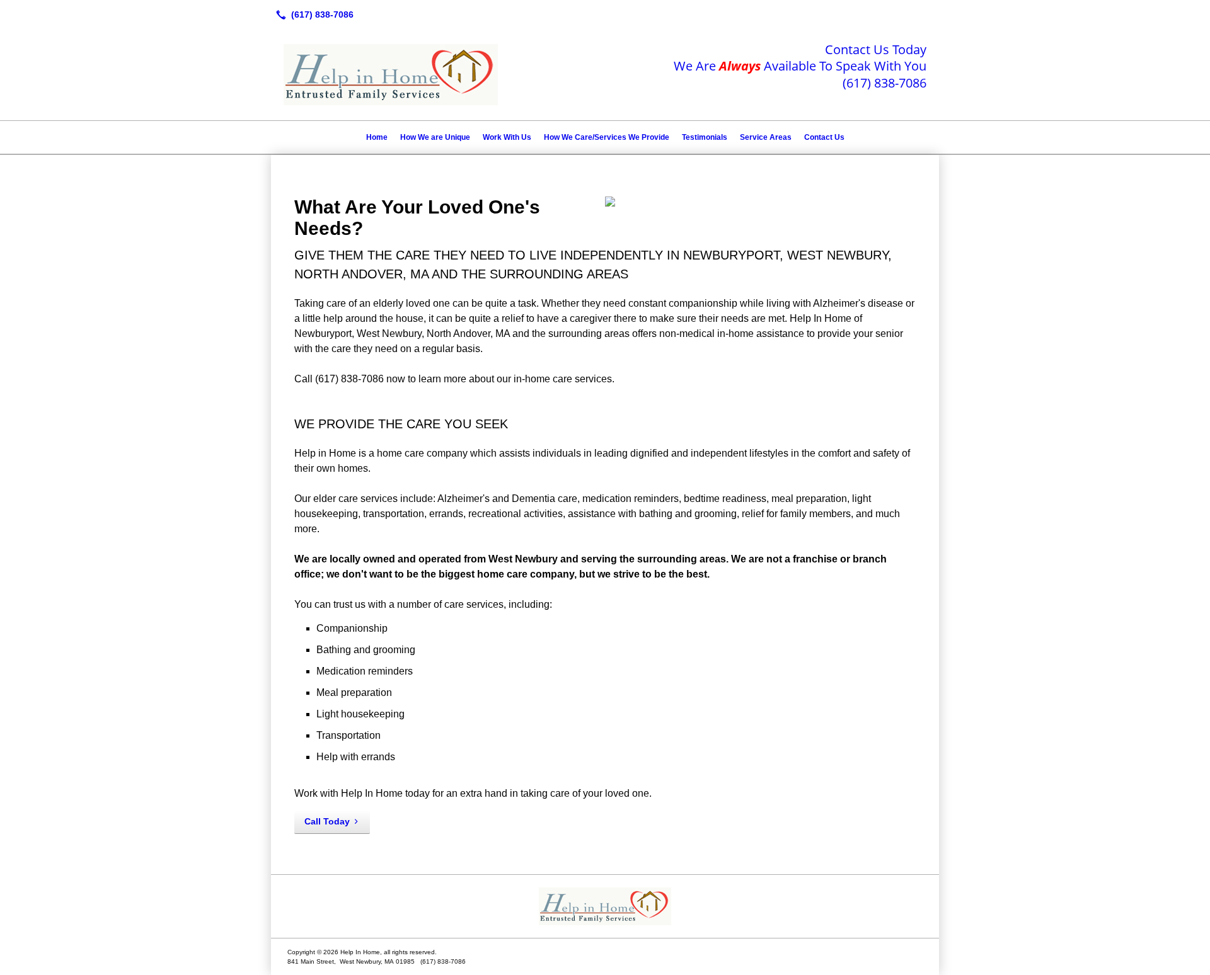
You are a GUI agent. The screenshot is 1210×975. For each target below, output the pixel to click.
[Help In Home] (605, 906)
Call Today (327, 821)
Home (377, 137)
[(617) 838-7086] (312, 14)
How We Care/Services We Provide (606, 137)
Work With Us (507, 137)
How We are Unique (435, 137)
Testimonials (704, 137)
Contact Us (824, 137)
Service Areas (766, 137)
